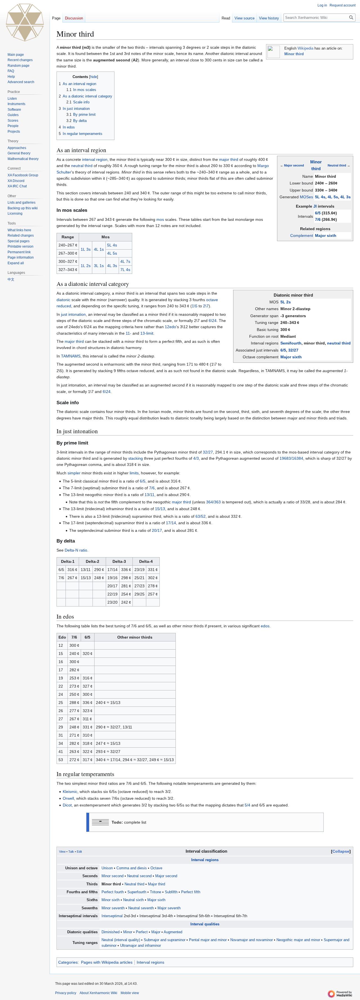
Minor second (112, 876)
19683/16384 (291, 458)
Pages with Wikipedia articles (106, 962)
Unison (107, 868)
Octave (156, 868)
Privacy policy (65, 993)
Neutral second (139, 876)
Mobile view (130, 993)
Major (155, 932)
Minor (127, 932)
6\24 (213, 320)
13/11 (149, 494)
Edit (79, 851)
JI (315, 206)
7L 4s (125, 269)
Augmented (173, 932)
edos (265, 626)
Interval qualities (204, 924)
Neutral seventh (141, 908)
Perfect (142, 932)
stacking (135, 458)
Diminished (111, 932)
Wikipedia (305, 48)
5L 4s (320, 197)
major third (228, 159)
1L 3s (86, 249)
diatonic (63, 299)
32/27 (293, 350)
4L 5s (333, 197)
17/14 (171, 523)
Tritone (155, 892)
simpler (74, 473)
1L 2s (86, 265)
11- (128, 333)
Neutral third (337, 165)
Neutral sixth (133, 900)
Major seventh (169, 908)
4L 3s (345, 197)
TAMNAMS (70, 356)
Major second (294, 165)
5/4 (247, 805)
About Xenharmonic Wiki (98, 993)
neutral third (82, 165)
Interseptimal (112, 916)
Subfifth (171, 892)
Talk (71, 851)
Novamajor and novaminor (251, 940)
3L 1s (99, 265)
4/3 (196, 458)
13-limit (146, 333)
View (62, 851)
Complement (301, 235)
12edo (170, 327)
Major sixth (325, 235)
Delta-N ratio (76, 550)
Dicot (67, 805)
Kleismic (70, 791)
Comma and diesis (131, 868)
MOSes (306, 197)
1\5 (194, 306)
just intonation (73, 314)
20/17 (157, 530)
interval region (94, 159)
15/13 (160, 508)
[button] (16, 263)
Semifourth (291, 343)
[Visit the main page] (24, 22)
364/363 (213, 502)
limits (134, 473)
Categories (68, 962)
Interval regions (205, 860)
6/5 (318, 213)
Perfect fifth (190, 892)
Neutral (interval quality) (121, 940)
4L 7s (125, 261)
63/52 (200, 516)
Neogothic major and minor (298, 940)
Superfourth (136, 892)
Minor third (294, 54)
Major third (156, 884)
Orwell (68, 798)
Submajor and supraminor (164, 940)
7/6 (318, 219)
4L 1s (99, 249)
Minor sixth (111, 900)
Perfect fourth (113, 892)
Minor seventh (113, 908)
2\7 (206, 306)
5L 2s (285, 302)
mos (160, 219)
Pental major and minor (208, 940)
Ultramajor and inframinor (140, 946)
